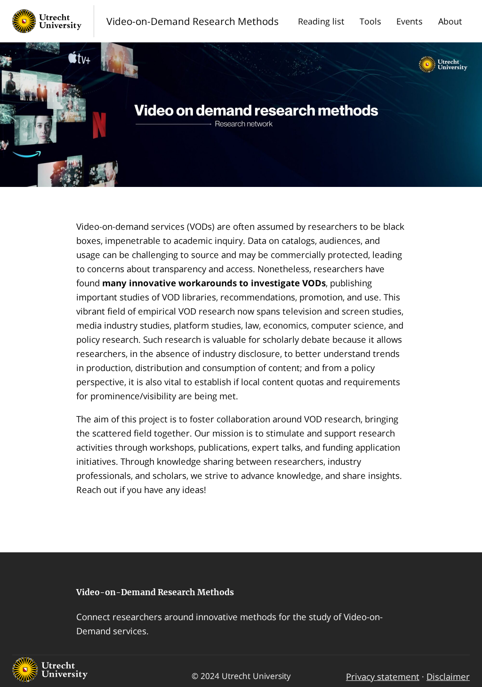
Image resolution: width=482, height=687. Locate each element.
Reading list (321, 21)
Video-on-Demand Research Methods (155, 592)
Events (409, 21)
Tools (370, 21)
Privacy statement (382, 676)
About (450, 21)
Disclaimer (448, 676)
